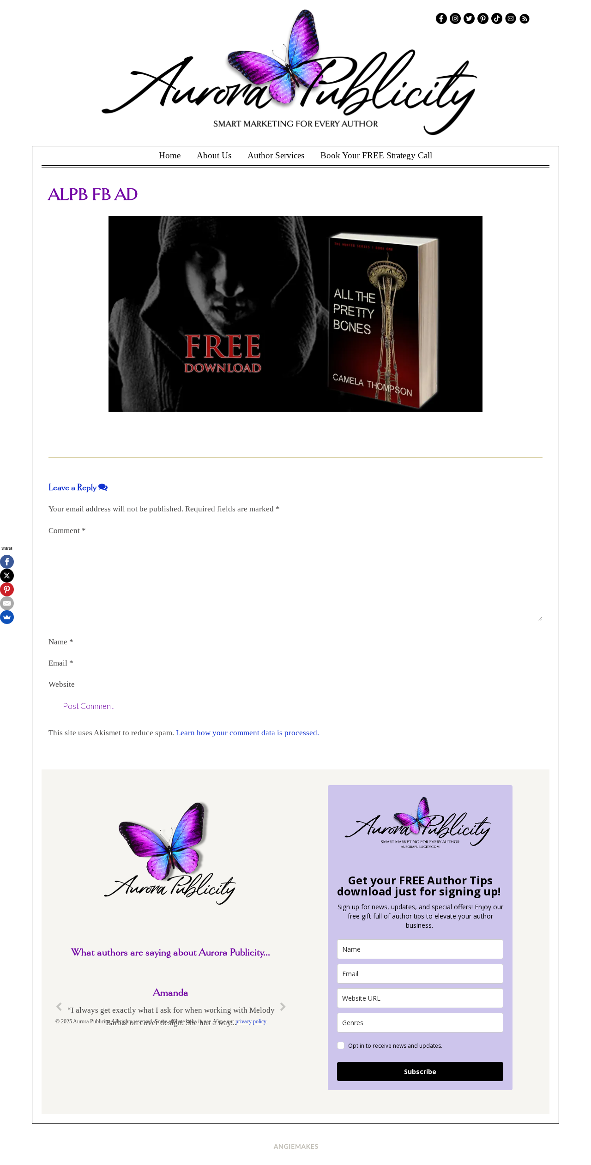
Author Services (275, 155)
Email (60, 663)
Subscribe (420, 1071)
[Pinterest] (7, 589)
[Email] (7, 603)
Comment (67, 530)
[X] (7, 575)
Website (61, 684)
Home (170, 155)
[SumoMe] (7, 617)
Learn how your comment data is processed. (247, 732)
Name (60, 641)
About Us (214, 155)
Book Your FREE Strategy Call (376, 155)
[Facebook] (7, 562)
